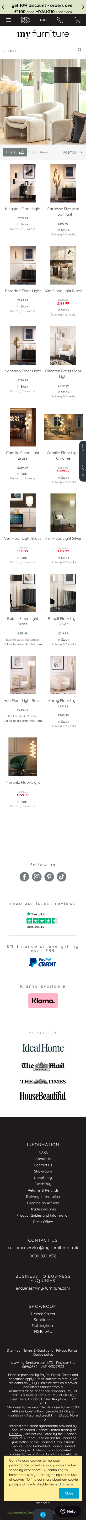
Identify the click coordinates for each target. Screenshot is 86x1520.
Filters (10, 152)
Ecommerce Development (27, 1512)
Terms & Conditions (38, 1350)
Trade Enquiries (43, 1209)
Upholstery (43, 1177)
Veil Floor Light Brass (22, 538)
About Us (43, 1159)
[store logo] (43, 34)
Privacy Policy (66, 1350)
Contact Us (43, 1165)
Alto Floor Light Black (63, 290)
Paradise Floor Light (23, 290)
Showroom (43, 1171)
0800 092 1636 (43, 1255)
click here (66, 1484)
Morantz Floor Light (22, 782)
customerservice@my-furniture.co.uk (43, 1247)
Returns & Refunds (43, 1190)
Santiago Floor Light (23, 370)
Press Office (43, 1221)
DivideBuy (43, 1184)
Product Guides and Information (43, 1215)
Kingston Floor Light (22, 208)
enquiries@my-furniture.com (43, 1288)
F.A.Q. (43, 1152)
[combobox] (43, 50)
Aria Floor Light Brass (23, 700)
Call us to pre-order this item (23, 644)
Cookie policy (43, 1354)
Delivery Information (43, 1196)
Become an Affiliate (43, 1203)
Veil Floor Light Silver (63, 538)
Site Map (13, 1350)
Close (69, 1493)
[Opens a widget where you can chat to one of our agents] (68, 1512)
